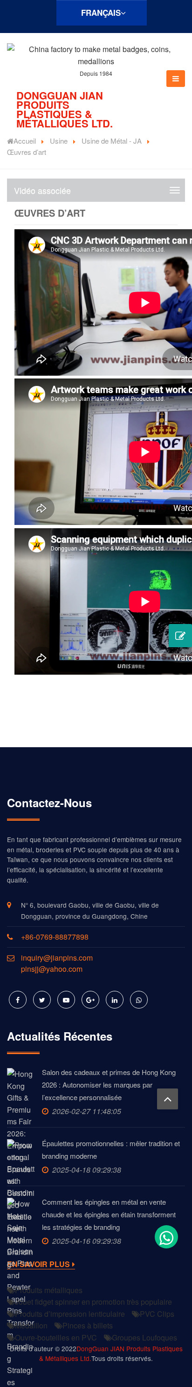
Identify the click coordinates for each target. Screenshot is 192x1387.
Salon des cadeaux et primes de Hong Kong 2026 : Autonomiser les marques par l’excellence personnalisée (109, 1084)
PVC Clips (157, 1313)
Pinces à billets (87, 1325)
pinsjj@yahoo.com (51, 968)
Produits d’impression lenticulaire (70, 1313)
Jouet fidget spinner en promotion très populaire (93, 1301)
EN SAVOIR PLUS (38, 1264)
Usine (59, 141)
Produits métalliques (48, 1290)
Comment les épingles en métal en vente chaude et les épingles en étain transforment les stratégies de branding (109, 1214)
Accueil (25, 141)
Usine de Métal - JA (112, 141)
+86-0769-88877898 (55, 936)
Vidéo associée (42, 190)
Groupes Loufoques (144, 1337)
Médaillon (31, 1325)
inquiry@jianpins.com (57, 957)
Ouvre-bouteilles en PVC (56, 1337)
